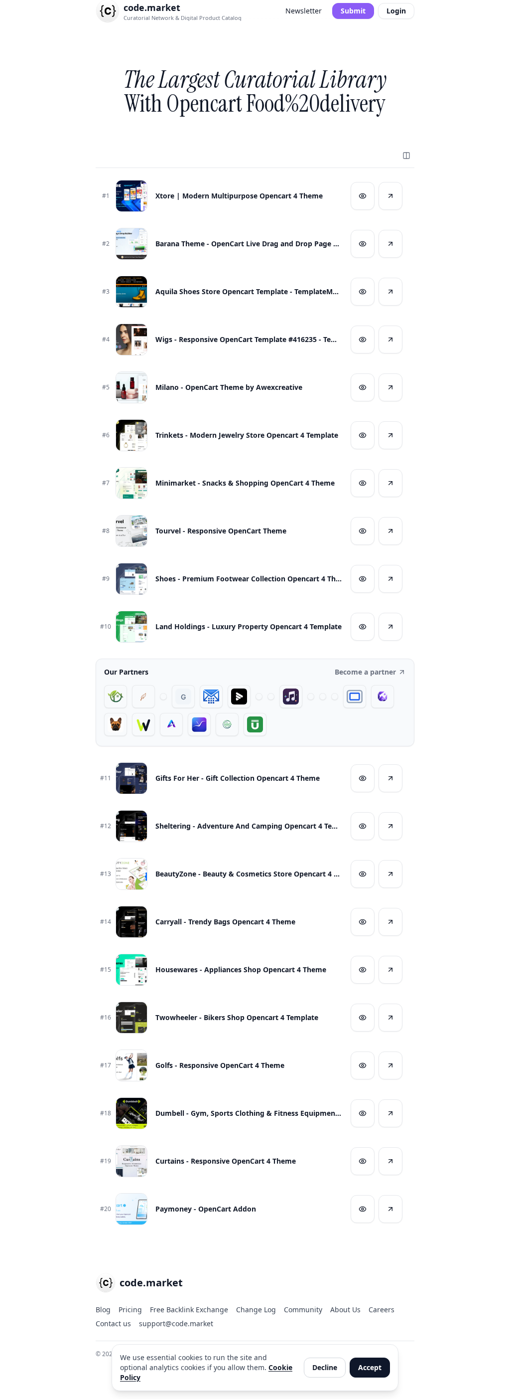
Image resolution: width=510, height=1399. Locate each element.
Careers (381, 1309)
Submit (353, 10)
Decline (324, 1367)
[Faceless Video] (258, 696)
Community (303, 1309)
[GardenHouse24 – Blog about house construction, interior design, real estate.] (115, 696)
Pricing (130, 1309)
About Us (345, 1309)
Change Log (256, 1309)
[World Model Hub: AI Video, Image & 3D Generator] (227, 724)
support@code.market (176, 1323)
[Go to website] (390, 196)
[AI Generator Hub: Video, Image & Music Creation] (171, 724)
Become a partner (365, 672)
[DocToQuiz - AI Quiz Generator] (310, 696)
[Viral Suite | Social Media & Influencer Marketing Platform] (199, 724)
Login (396, 10)
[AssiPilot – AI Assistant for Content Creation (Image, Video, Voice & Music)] (322, 696)
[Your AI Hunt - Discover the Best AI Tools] (163, 696)
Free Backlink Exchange (189, 1309)
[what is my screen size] (354, 696)
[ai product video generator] (239, 696)
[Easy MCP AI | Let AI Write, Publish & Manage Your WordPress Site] (143, 724)
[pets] (115, 724)
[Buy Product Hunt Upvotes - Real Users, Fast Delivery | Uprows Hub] (255, 724)
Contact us (113, 1323)
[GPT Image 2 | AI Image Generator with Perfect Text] (382, 696)
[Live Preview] (363, 196)
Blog (103, 1309)
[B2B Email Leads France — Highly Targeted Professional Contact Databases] (211, 696)
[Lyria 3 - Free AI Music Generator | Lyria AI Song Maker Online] (334, 696)
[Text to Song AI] (290, 696)
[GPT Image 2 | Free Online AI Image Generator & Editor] (270, 696)
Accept (370, 1367)
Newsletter (303, 10)
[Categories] (406, 156)
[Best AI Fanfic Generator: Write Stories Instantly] (143, 696)
